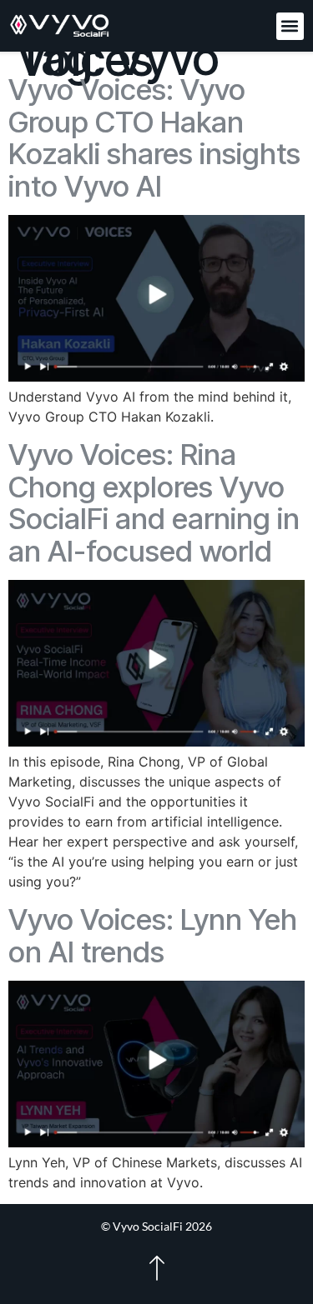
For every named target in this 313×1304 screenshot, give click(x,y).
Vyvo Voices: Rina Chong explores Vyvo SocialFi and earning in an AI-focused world (154, 502)
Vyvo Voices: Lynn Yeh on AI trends (152, 935)
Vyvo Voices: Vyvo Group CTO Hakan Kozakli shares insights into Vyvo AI (154, 137)
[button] (290, 26)
